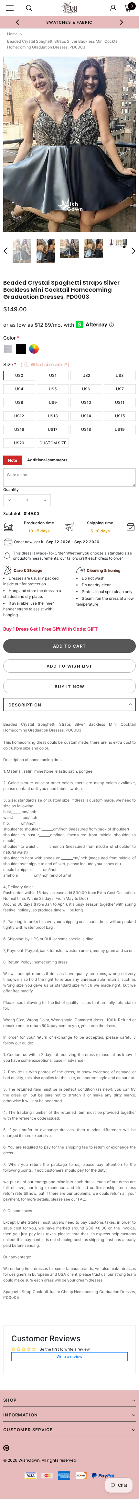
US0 (19, 375)
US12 (19, 415)
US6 (86, 388)
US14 (86, 415)
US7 (120, 388)
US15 (120, 415)
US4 (19, 388)
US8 (19, 402)
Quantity (11, 489)
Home (12, 33)
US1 (53, 375)
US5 (53, 388)
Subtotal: (12, 513)
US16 (19, 429)
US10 (86, 402)
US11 (119, 402)
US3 (120, 375)
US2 (86, 375)
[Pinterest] (6, 1447)
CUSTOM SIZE (52, 442)
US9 (53, 402)
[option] (69, 22)
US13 (53, 415)
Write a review (69, 1356)
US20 (19, 442)
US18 (86, 429)
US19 (120, 429)
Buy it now (70, 686)
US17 (53, 429)
